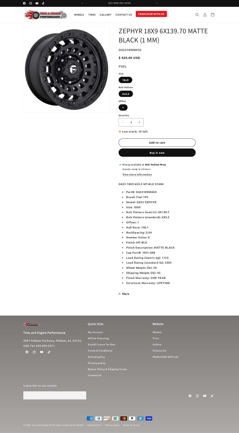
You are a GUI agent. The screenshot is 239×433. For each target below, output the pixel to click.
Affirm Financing (98, 338)
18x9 (125, 80)
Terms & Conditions (100, 350)
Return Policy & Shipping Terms (107, 369)
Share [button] (125, 293)
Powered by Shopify (73, 425)
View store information (137, 174)
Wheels (157, 332)
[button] (197, 15)
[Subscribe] (82, 395)
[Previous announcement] (82, 3)
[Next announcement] (157, 3)
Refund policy (96, 356)
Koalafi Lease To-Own (101, 344)
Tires (156, 338)
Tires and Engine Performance (47, 425)
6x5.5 (125, 93)
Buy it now (157, 152)
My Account (95, 332)
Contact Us (95, 375)
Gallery (157, 344)
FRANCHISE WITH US (165, 356)
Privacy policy (97, 362)
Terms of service (131, 425)
